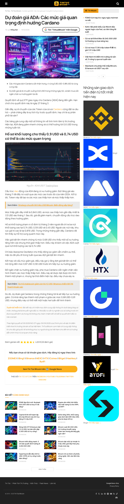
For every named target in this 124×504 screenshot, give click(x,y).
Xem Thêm (42, 469)
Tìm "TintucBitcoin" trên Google (62, 29)
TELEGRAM (60, 376)
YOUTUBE (51, 376)
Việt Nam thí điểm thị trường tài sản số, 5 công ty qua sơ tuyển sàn (100, 58)
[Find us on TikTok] (117, 494)
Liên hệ (53, 483)
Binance (30, 358)
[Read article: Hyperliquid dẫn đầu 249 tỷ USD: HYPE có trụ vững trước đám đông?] (11, 457)
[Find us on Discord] (116, 497)
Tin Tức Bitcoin (19, 494)
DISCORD (42, 380)
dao (16, 191)
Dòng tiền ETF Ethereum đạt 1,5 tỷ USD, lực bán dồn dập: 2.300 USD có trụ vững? (30, 429)
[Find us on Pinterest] (105, 493)
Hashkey (71, 358)
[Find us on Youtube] (111, 493)
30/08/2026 (22, 410)
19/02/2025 (25, 30)
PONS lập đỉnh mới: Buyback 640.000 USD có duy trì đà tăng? (29, 404)
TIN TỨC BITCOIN (25, 376)
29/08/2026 (22, 449)
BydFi (42, 361)
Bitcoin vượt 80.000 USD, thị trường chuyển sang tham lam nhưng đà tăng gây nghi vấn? (69, 430)
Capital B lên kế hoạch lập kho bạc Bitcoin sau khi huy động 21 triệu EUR (29, 417)
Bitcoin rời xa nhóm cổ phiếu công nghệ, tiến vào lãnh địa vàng (69, 456)
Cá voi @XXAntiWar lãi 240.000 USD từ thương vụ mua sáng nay (101, 39)
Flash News (44, 483)
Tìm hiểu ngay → (96, 137)
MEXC (39, 358)
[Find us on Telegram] (108, 493)
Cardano (57, 109)
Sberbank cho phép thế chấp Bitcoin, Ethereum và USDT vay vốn (101, 67)
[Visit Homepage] (62, 3)
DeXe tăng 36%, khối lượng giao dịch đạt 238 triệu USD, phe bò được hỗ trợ (68, 417)
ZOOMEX (12, 358)
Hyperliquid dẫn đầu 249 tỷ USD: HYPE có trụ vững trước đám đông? (30, 456)
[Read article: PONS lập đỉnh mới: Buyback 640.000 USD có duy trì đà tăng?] (11, 405)
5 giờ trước (90, 71)
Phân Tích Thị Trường (20, 483)
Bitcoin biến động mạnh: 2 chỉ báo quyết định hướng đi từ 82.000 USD (29, 443)
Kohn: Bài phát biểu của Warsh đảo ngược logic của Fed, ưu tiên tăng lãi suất (100, 29)
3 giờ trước (90, 53)
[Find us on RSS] (114, 493)
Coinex (53, 358)
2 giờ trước (90, 44)
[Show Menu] (6, 3)
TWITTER (69, 376)
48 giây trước (90, 23)
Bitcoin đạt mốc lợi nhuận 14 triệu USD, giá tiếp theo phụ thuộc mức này (69, 443)
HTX (46, 358)
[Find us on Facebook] (96, 493)
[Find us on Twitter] (99, 493)
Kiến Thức (34, 483)
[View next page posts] (103, 76)
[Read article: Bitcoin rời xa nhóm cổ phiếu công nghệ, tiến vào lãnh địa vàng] (50, 457)
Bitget (62, 358)
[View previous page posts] (99, 76)
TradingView (52, 185)
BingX (22, 358)
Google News (110, 483)
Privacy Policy (114, 486)
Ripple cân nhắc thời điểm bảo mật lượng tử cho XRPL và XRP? (68, 404)
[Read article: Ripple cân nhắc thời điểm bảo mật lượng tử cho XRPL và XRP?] (50, 405)
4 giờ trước (90, 62)
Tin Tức (8, 483)
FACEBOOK (41, 376)
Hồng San (14, 30)
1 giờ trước (90, 34)
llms (117, 483)
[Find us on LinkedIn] (102, 493)
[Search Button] (117, 3)
